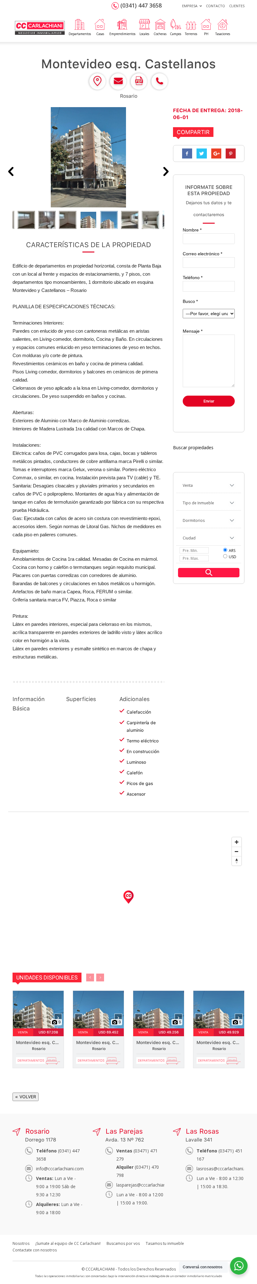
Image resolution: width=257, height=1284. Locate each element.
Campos (175, 34)
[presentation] (18, 1017)
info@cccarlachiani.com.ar (62, 1169)
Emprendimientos (122, 34)
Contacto (215, 5)
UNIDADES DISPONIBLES (47, 977)
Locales (144, 34)
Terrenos (191, 34)
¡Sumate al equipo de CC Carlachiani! (68, 1243)
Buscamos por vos (123, 1243)
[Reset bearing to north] (236, 861)
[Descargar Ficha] (139, 88)
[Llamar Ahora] (159, 88)
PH (206, 34)
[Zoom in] (236, 842)
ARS (232, 550)
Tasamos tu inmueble (165, 1243)
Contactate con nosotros (35, 1250)
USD (232, 556)
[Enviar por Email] (118, 88)
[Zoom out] (236, 851)
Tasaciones (222, 34)
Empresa (189, 5)
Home (39, 20)
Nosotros (21, 1243)
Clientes (236, 5)
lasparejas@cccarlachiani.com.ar (149, 1185)
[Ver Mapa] (97, 88)
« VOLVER (25, 1096)
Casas (100, 34)
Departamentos (80, 34)
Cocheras (160, 34)
